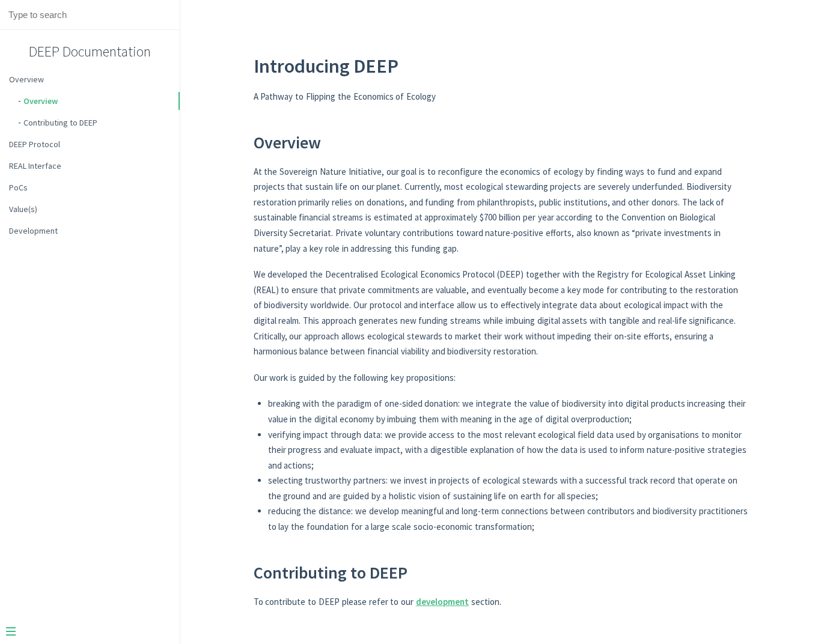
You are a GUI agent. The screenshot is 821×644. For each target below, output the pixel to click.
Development (33, 230)
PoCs (18, 187)
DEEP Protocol (34, 144)
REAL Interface (35, 165)
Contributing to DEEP (60, 122)
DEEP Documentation (90, 51)
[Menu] (85, 632)
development (442, 601)
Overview (26, 79)
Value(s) (23, 209)
